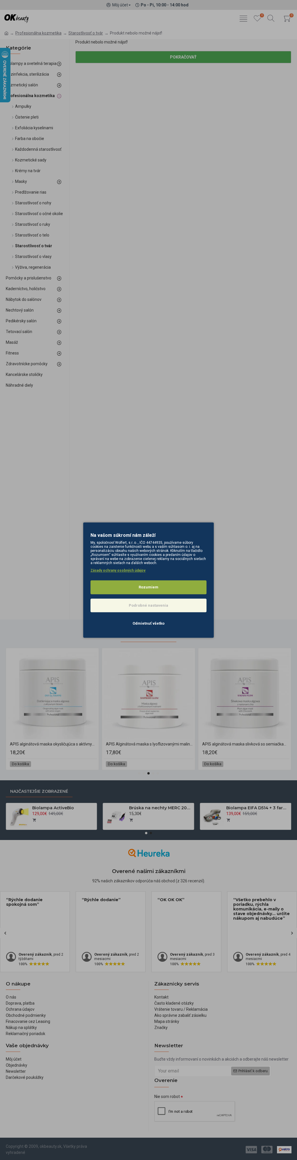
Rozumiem (148, 587)
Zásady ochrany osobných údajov (118, 570)
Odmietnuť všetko (148, 623)
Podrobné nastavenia (148, 605)
